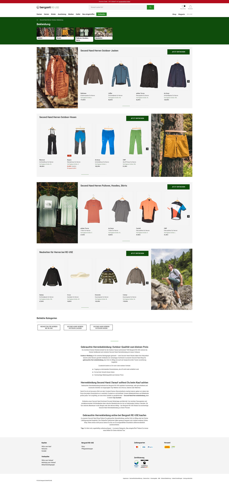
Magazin (181, 14)
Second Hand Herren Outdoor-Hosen (101, 327)
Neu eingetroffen (88, 14)
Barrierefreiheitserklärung (136, 478)
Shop (174, 14)
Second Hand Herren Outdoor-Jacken (75, 327)
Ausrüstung (62, 14)
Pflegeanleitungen (87, 449)
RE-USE (189, 14)
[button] (190, 7)
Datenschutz (146, 478)
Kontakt (44, 451)
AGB (159, 478)
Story (83, 446)
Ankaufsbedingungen (48, 465)
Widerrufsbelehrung (166, 478)
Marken (71, 14)
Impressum (126, 478)
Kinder (53, 14)
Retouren (44, 449)
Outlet (78, 14)
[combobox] (121, 7)
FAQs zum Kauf (46, 446)
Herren (46, 14)
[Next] (188, 81)
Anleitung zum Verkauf (49, 462)
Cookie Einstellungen (177, 478)
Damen (39, 14)
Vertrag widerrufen (187, 478)
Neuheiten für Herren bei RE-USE (48, 327)
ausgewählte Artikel (124, 1)
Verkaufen (101, 14)
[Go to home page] (37, 20)
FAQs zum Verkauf (47, 460)
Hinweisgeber (153, 478)
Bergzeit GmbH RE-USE (46, 480)
